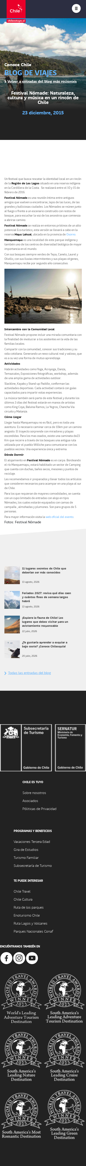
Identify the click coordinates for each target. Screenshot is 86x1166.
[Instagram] (19, 957)
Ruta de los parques (29, 907)
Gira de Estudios (26, 849)
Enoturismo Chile (27, 915)
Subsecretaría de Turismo (33, 865)
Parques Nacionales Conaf (33, 931)
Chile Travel (22, 891)
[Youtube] (32, 957)
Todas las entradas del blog (29, 672)
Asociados (30, 800)
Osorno (70, 234)
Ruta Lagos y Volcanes (30, 923)
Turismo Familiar (26, 857)
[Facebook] (6, 957)
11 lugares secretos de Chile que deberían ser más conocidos (44, 570)
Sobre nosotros (34, 792)
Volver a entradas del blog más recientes (41, 81)
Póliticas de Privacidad (39, 808)
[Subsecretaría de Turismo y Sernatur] (43, 747)
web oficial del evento (59, 517)
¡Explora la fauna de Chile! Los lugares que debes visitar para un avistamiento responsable (45, 621)
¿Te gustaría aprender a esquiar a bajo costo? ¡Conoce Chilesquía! (44, 644)
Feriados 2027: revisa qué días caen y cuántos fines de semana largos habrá (46, 597)
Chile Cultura (23, 899)
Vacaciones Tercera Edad (32, 841)
